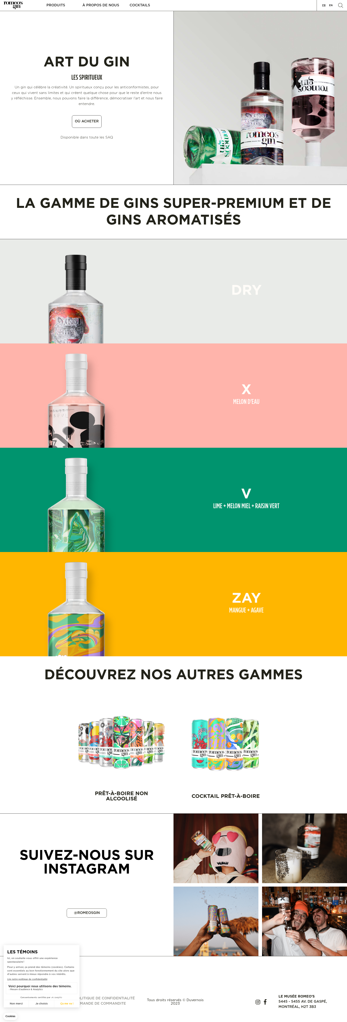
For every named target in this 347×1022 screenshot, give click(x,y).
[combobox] (323, 5)
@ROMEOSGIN (87, 913)
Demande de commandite (100, 1003)
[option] (330, 5)
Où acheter (87, 121)
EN (331, 5)
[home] (15, 6)
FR (323, 5)
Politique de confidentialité (105, 998)
